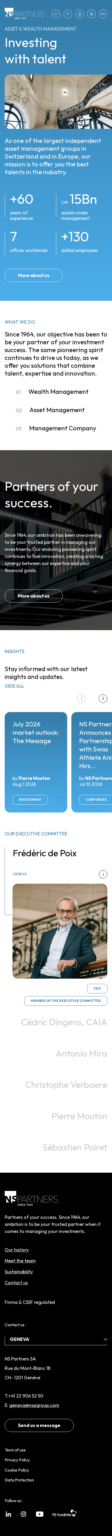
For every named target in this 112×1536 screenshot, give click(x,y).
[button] (103, 698)
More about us (33, 275)
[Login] (79, 14)
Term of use (15, 1450)
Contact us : (15, 1324)
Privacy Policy (17, 1459)
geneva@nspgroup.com (34, 1405)
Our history (17, 1250)
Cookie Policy (17, 1470)
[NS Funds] (56, 14)
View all (14, 685)
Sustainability (19, 1272)
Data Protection (19, 1480)
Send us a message (39, 1425)
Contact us (16, 1283)
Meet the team (20, 1261)
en (103, 14)
